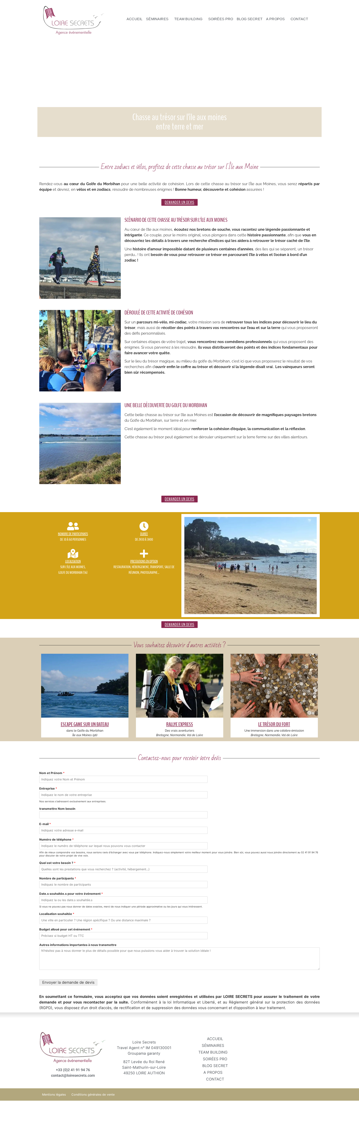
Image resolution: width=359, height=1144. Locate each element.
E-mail (45, 824)
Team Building (188, 19)
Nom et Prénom (52, 773)
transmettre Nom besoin (57, 808)
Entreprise (48, 788)
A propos (275, 19)
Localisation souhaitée (56, 914)
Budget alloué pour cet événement (65, 929)
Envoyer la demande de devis (68, 982)
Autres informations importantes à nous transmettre (77, 945)
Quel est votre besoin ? (57, 863)
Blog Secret (250, 19)
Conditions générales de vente (93, 1094)
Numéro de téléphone (56, 839)
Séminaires (157, 19)
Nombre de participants (57, 878)
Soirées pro (220, 19)
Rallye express (179, 724)
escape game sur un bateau (85, 724)
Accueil (134, 19)
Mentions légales (54, 1094)
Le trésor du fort (274, 724)
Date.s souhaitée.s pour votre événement (71, 894)
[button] (158, 19)
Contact (299, 19)
